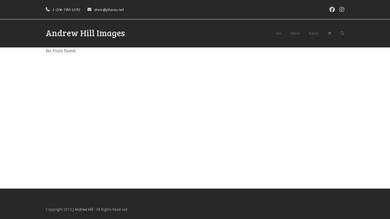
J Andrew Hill (83, 209)
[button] (329, 33)
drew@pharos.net (108, 9)
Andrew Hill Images (85, 33)
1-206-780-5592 (65, 9)
